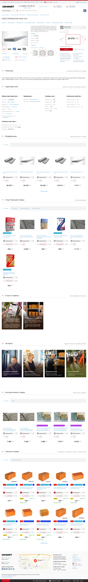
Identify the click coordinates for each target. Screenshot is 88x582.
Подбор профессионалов (29, 2)
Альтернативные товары (57, 22)
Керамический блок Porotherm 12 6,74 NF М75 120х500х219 (77, 524)
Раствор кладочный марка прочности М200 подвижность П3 (77, 237)
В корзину (66, 49)
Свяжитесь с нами (43, 6)
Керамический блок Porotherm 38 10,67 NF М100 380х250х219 (60, 488)
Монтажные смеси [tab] (36, 208)
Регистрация (83, 2)
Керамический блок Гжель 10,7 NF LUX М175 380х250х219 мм (43, 524)
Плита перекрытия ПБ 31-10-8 (76, 172)
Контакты (37, 2)
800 (78, 99)
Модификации (20, 22)
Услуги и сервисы (40, 22)
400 (79, 104)
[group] (15, 39)
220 (37, 42)
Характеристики (11, 22)
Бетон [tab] (13, 400)
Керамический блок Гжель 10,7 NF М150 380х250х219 (26, 524)
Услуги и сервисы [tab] (12, 295)
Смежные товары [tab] (12, 451)
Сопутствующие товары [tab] (14, 200)
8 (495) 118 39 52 (28, 6)
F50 (82, 106)
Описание (4, 22)
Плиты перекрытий (14, 104)
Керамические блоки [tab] (16, 460)
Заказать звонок (7, 557)
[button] (4, 53)
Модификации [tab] (11, 136)
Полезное (55, 2)
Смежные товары (68, 22)
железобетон (5, 117)
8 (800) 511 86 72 (5, 563)
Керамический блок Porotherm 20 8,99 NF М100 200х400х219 (60, 524)
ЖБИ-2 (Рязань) (11, 102)
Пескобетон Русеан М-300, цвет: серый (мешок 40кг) (61, 236)
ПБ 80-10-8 (14, 106)
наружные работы (33, 99)
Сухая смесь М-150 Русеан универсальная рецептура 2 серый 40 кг (9, 273)
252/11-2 (10, 109)
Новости (42, 2)
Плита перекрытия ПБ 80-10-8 (26, 172)
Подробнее (33, 33)
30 (77, 102)
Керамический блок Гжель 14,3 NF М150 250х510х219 (77, 488)
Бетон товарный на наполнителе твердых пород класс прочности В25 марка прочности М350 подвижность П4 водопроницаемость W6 (9, 431)
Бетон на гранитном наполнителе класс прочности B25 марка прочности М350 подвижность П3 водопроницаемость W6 (77, 431)
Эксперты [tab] (9, 343)
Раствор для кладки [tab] (24, 208)
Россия (17, 111)
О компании (4, 2)
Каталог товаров (6, 10)
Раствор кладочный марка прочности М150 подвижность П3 (26, 237)
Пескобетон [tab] (14, 208)
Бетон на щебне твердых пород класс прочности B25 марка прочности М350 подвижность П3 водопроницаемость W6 (44, 430)
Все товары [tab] (6, 144)
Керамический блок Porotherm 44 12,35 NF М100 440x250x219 (26, 488)
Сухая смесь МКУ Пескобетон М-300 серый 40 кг (9, 236)
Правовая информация (7, 577)
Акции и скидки (49, 2)
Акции (5, 580)
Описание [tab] (9, 71)
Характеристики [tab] (11, 86)
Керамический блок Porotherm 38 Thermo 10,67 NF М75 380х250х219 (43, 488)
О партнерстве (11, 2)
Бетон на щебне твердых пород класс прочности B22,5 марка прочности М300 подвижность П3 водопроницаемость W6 (61, 430)
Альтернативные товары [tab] (15, 392)
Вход (79, 2)
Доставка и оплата (19, 2)
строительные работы (35, 101)
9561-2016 (9, 113)
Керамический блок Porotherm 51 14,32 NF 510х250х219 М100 (9, 488)
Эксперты (48, 22)
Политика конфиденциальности (9, 575)
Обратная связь (7, 562)
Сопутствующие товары (29, 22)
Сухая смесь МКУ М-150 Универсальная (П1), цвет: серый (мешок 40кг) (44, 237)
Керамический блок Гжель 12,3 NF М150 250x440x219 (9, 524)
